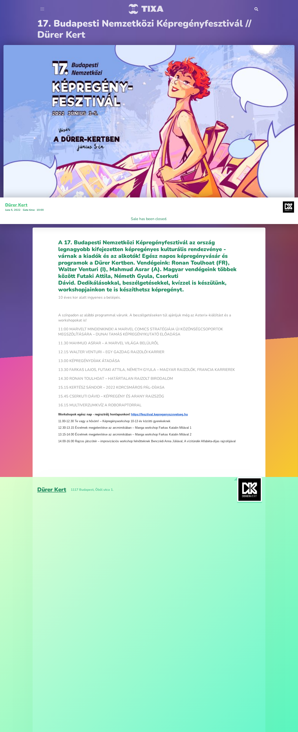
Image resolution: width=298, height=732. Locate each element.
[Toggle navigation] (42, 9)
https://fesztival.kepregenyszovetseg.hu (159, 403)
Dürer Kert (16, 194)
